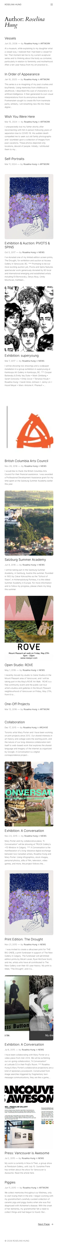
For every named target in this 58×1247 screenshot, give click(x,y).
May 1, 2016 (10, 670)
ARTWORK (45, 43)
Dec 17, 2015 (10, 727)
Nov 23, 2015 (11, 836)
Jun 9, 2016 (10, 565)
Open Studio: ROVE (19, 665)
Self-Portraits (14, 159)
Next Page (45, 1224)
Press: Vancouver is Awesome (27, 1153)
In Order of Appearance (22, 74)
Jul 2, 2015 (10, 1158)
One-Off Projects (17, 704)
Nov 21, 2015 (11, 944)
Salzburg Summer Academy (25, 560)
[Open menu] (51, 4)
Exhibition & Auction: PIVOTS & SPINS (27, 245)
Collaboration (15, 722)
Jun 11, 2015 (10, 1187)
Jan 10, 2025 (11, 79)
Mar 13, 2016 (11, 709)
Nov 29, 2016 (11, 466)
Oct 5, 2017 (10, 252)
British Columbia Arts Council (26, 461)
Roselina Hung (31, 43)
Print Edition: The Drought (24, 939)
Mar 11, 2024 (11, 164)
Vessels (10, 38)
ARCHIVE (43, 727)
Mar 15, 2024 (11, 122)
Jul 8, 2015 (10, 1049)
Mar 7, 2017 (10, 361)
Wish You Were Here (20, 117)
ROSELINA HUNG (13, 4)
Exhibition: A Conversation (24, 831)
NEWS (41, 252)
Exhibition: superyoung (22, 356)
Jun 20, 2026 (11, 43)
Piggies (10, 1182)
